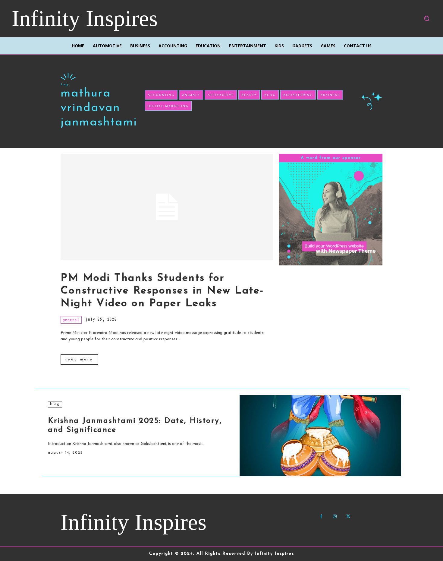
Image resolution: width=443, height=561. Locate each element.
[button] (426, 18)
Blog (55, 404)
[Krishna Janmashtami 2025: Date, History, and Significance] (320, 435)
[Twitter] (348, 516)
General (71, 319)
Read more (79, 359)
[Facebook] (321, 516)
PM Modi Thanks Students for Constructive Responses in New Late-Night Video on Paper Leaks (162, 291)
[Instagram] (334, 516)
